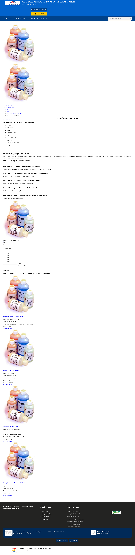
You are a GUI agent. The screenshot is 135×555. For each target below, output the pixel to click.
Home (8, 109)
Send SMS (75, 541)
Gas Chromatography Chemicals (76, 519)
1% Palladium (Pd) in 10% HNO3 (13, 316)
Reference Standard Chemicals (15, 113)
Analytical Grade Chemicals (74, 514)
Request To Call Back (8, 107)
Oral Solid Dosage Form (74, 524)
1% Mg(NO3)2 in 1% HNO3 (11, 370)
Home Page (8, 18)
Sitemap (44, 522)
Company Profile (21, 18)
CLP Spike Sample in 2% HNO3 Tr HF (14, 483)
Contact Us (44, 18)
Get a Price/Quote (7, 120)
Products (9, 111)
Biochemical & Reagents (74, 511)
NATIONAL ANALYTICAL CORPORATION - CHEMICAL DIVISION (48, 3)
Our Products (34, 18)
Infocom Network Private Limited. (38, 550)
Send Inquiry (40, 14)
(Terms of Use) (47, 548)
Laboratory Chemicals (73, 516)
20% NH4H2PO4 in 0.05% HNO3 (12, 426)
